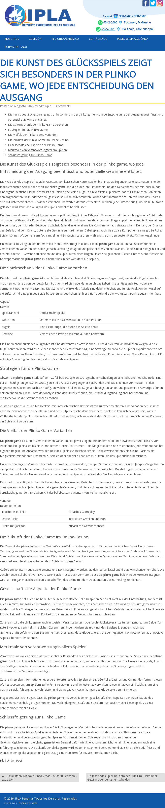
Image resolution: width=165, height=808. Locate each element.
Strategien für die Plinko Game (28, 129)
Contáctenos (98, 39)
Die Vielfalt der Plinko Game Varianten (32, 135)
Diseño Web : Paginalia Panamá (20, 802)
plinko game (58, 187)
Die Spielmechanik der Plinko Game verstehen (38, 124)
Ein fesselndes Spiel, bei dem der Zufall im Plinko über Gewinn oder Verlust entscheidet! (122, 777)
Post (19, 760)
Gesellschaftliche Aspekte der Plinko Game (35, 145)
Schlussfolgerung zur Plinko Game (30, 155)
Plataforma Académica (132, 39)
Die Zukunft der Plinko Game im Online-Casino (38, 140)
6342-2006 (110, 22)
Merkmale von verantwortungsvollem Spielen (37, 150)
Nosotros (12, 39)
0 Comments (62, 106)
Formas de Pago (16, 47)
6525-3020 (108, 29)
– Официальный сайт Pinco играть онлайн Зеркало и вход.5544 (39, 777)
